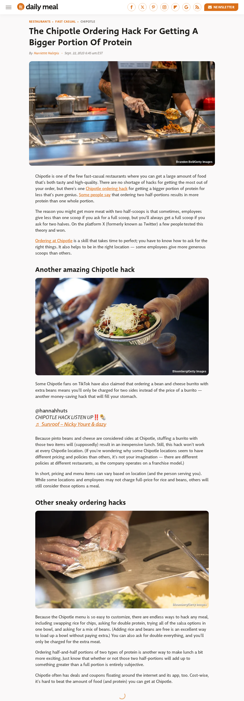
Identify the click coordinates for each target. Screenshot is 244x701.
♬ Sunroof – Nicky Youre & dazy (70, 424)
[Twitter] (142, 7)
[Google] (186, 7)
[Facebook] (131, 7)
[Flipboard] (175, 7)
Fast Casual (65, 21)
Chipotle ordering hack (106, 188)
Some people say (95, 195)
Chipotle (88, 21)
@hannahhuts (51, 410)
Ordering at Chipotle (53, 241)
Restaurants (40, 21)
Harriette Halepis (46, 53)
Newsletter (224, 7)
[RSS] (197, 7)
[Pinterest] (153, 7)
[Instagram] (164, 7)
